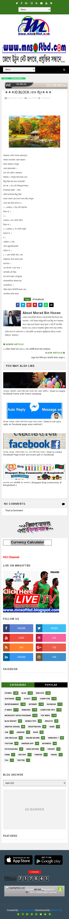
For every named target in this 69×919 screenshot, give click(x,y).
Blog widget (11, 721)
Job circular (11, 738)
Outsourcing (11, 749)
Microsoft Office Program (18, 715)
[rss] (36, 3)
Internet (33, 704)
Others (8, 693)
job (6, 732)
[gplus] (26, 3)
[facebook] (21, 3)
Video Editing (32, 749)
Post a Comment (14, 510)
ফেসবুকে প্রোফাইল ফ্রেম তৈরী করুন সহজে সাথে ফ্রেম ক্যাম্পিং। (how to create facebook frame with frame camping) (34, 392)
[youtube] (46, 3)
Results (49, 721)
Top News (45, 715)
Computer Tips (47, 710)
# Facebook (38, 299)
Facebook (45, 98)
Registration (34, 727)
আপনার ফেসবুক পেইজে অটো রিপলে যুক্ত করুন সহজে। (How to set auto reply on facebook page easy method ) (32, 423)
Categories (18, 685)
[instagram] (32, 3)
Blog (24, 693)
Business (46, 743)
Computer (45, 699)
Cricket (51, 749)
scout (27, 699)
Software (9, 699)
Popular (51, 685)
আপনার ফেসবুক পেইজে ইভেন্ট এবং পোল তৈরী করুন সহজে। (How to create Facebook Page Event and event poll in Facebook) (32, 453)
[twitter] (17, 3)
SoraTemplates (26, 910)
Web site (40, 693)
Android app (28, 743)
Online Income (32, 738)
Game (51, 727)
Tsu (6, 760)
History (22, 755)
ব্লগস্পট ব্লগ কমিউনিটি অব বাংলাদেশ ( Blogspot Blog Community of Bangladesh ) (32, 484)
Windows (26, 710)
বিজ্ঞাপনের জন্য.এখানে (34, 527)
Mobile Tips (30, 721)
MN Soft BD (56, 910)
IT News (8, 710)
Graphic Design (12, 727)
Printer (38, 755)
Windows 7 (53, 738)
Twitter (21, 760)
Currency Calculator (27, 542)
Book (35, 732)
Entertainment (12, 704)
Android (21, 732)
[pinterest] (51, 3)
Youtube (9, 743)
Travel (54, 755)
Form (7, 755)
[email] (41, 3)
